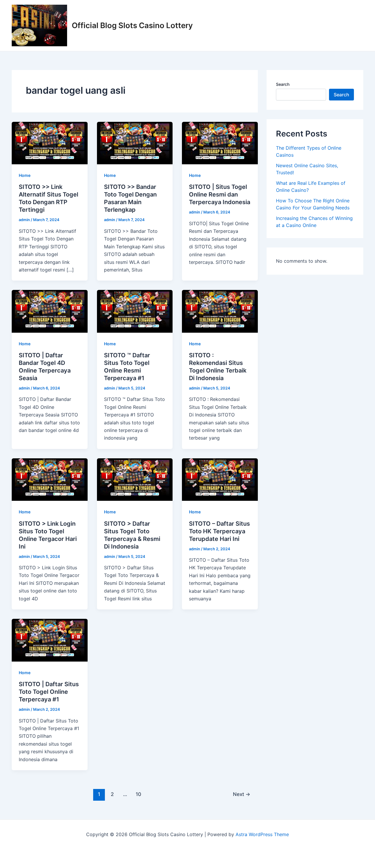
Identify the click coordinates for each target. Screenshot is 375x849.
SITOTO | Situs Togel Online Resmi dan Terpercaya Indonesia (219, 194)
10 (138, 794)
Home (24, 175)
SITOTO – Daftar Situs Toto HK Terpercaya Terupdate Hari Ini (219, 531)
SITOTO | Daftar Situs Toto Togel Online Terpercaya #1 (49, 692)
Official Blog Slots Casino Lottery (132, 25)
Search (282, 84)
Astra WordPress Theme (262, 834)
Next (241, 794)
